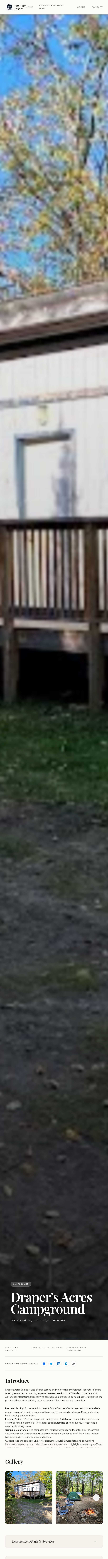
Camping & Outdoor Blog (52, 7)
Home (29, 7)
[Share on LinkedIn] (59, 1364)
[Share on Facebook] (44, 1364)
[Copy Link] (73, 1364)
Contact (97, 7)
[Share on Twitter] (51, 1364)
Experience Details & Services (33, 1541)
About (81, 7)
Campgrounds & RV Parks (47, 1347)
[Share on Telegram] (66, 1364)
